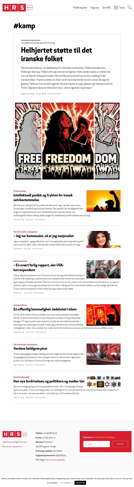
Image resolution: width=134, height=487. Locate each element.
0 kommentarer (54, 94)
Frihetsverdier (19, 191)
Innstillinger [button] (66, 482)
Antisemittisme (20, 261)
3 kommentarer (40, 397)
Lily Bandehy (17, 249)
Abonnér (120, 444)
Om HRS (106, 8)
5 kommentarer (38, 293)
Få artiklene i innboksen (99, 437)
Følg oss (94, 8)
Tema (122, 8)
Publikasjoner (80, 8)
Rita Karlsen (17, 293)
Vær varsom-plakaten (55, 460)
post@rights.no (48, 438)
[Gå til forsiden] (14, 434)
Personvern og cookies (12, 447)
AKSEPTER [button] (80, 483)
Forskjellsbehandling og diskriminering (38, 43)
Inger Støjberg (18, 365)
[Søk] (130, 7)
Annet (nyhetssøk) (21, 377)
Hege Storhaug (27, 94)
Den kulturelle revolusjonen (25, 232)
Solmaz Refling (18, 219)
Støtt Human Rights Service (14, 442)
